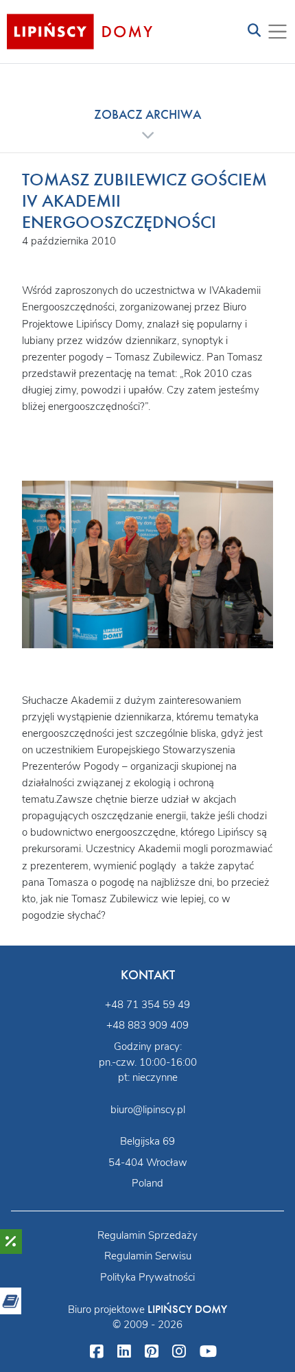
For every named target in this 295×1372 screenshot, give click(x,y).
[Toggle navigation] (254, 31)
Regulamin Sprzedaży (147, 1235)
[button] (147, 124)
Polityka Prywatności (147, 1277)
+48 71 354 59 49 (147, 1004)
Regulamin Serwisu (147, 1256)
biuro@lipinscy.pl (147, 1110)
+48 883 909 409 (147, 1025)
